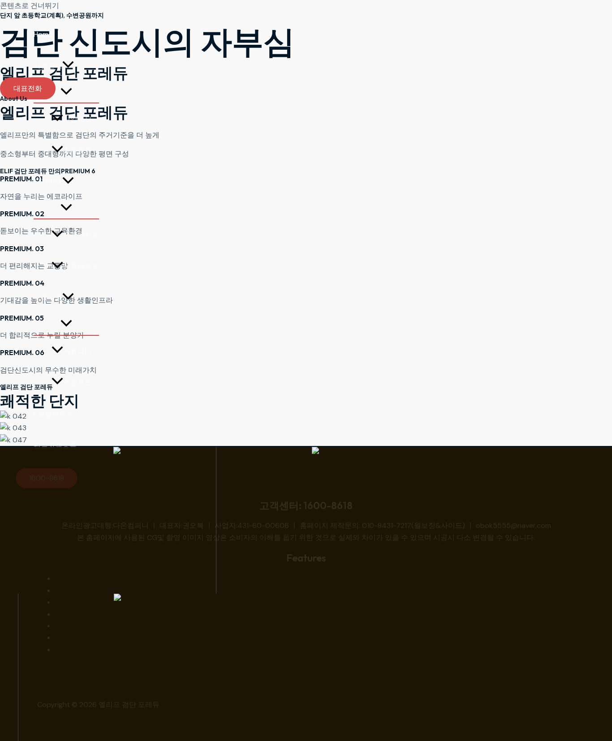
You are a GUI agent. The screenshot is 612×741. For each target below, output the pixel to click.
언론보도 (77, 382)
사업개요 (77, 119)
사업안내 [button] (48, 65)
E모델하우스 (53, 414)
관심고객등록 (55, 445)
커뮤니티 (77, 351)
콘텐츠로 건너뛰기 (29, 5)
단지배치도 (81, 235)
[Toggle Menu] (66, 92)
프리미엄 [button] (48, 297)
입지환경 (77, 150)
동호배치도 (81, 266)
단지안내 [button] (48, 181)
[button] (68, 65)
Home (43, 34)
